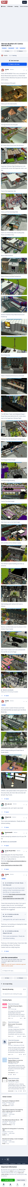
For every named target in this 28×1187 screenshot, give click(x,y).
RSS (24, 1163)
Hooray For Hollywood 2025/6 (10, 1101)
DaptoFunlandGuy (6, 1124)
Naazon (4, 1112)
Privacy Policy (6, 1163)
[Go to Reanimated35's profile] (2, 833)
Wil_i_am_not (8, 804)
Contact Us (12, 1163)
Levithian (4, 1116)
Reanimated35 (8, 832)
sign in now (10, 961)
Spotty (3, 1134)
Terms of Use (22, 1169)
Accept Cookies (9, 1180)
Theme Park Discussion (13, 1004)
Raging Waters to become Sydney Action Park (15, 1061)
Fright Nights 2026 (13, 1080)
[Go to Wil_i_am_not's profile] (2, 804)
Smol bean (10, 1045)
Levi (9, 1054)
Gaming (14, 55)
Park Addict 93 (11, 1072)
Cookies (19, 1163)
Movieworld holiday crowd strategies (12, 1139)
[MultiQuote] (2, 695)
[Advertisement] (14, 23)
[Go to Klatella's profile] (2, 55)
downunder (10, 1091)
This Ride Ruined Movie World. (10, 1120)
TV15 (9, 1009)
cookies (11, 1171)
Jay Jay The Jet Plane (10, 850)
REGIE (3, 1140)
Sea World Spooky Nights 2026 (15, 1006)
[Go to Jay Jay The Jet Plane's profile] (2, 851)
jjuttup (3, 1102)
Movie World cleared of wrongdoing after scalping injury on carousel (12, 1110)
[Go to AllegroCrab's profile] (2, 817)
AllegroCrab (8, 817)
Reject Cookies (21, 1180)
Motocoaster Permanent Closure (15, 1025)
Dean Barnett (5, 1121)
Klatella (5, 55)
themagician (11, 1027)
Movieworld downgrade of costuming (13, 1128)
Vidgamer (4, 1131)
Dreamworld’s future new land (15, 1043)
